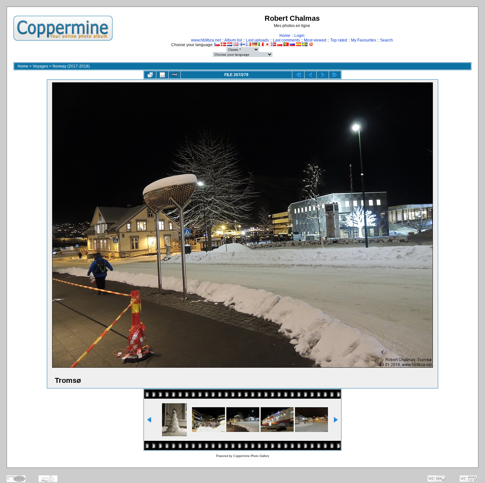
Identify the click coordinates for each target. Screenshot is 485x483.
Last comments (286, 40)
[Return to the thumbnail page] (150, 74)
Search (386, 40)
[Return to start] (298, 74)
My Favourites (363, 40)
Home (284, 35)
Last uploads (257, 40)
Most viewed (315, 40)
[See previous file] (310, 74)
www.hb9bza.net (206, 40)
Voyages (40, 66)
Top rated (338, 40)
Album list (233, 40)
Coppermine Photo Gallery (251, 456)
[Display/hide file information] (162, 74)
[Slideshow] (174, 74)
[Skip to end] (335, 74)
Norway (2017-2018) (71, 66)
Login (299, 35)
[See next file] (323, 74)
